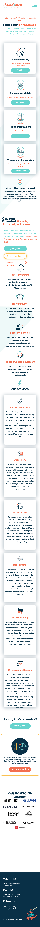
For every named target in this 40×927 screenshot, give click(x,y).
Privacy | (21, 919)
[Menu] (35, 5)
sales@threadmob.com (11, 883)
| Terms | (16, 919)
